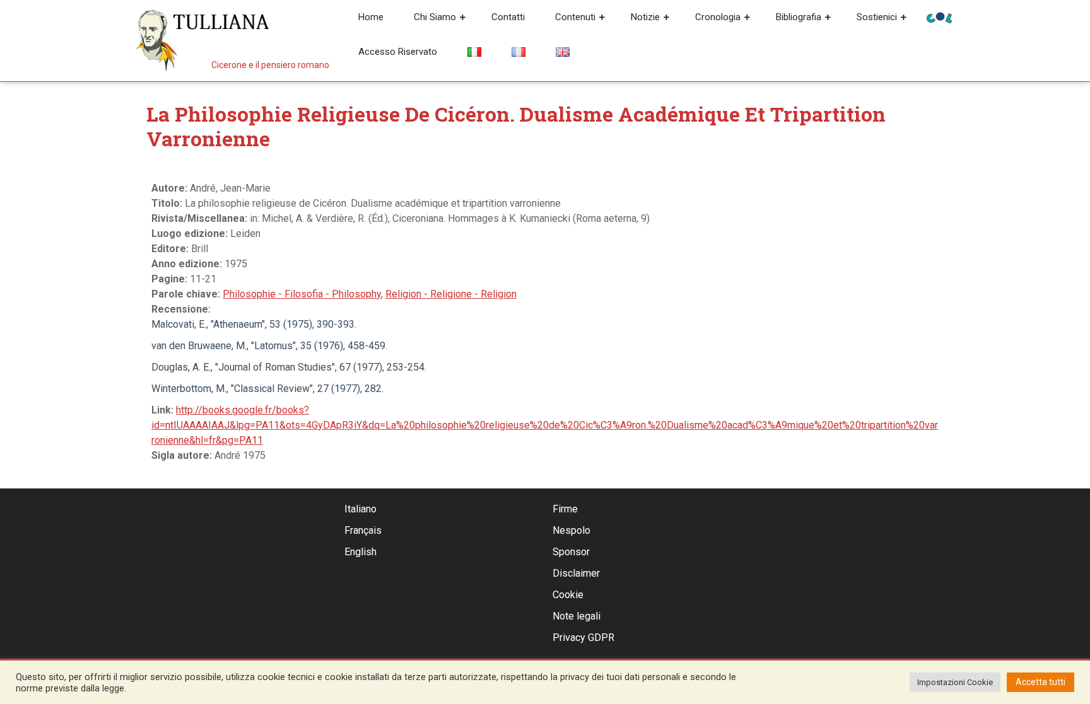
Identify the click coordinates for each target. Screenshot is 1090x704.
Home (371, 17)
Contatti (508, 17)
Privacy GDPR (583, 637)
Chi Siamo (435, 17)
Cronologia (718, 17)
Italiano (360, 509)
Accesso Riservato (397, 51)
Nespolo (571, 530)
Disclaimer (576, 573)
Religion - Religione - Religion (451, 294)
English (360, 552)
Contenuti (575, 17)
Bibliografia (798, 17)
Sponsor (571, 552)
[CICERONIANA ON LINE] (939, 17)
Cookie (568, 595)
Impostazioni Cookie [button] (955, 682)
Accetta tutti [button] (1040, 682)
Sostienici (877, 17)
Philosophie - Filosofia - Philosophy (302, 294)
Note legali (577, 616)
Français (363, 530)
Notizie (645, 17)
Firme (565, 509)
